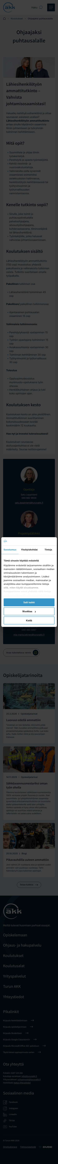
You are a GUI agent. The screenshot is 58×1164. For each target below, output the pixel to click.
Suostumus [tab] (10, 549)
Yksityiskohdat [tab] (29, 549)
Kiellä (29, 620)
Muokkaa (27, 611)
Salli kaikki (29, 602)
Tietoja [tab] (48, 549)
